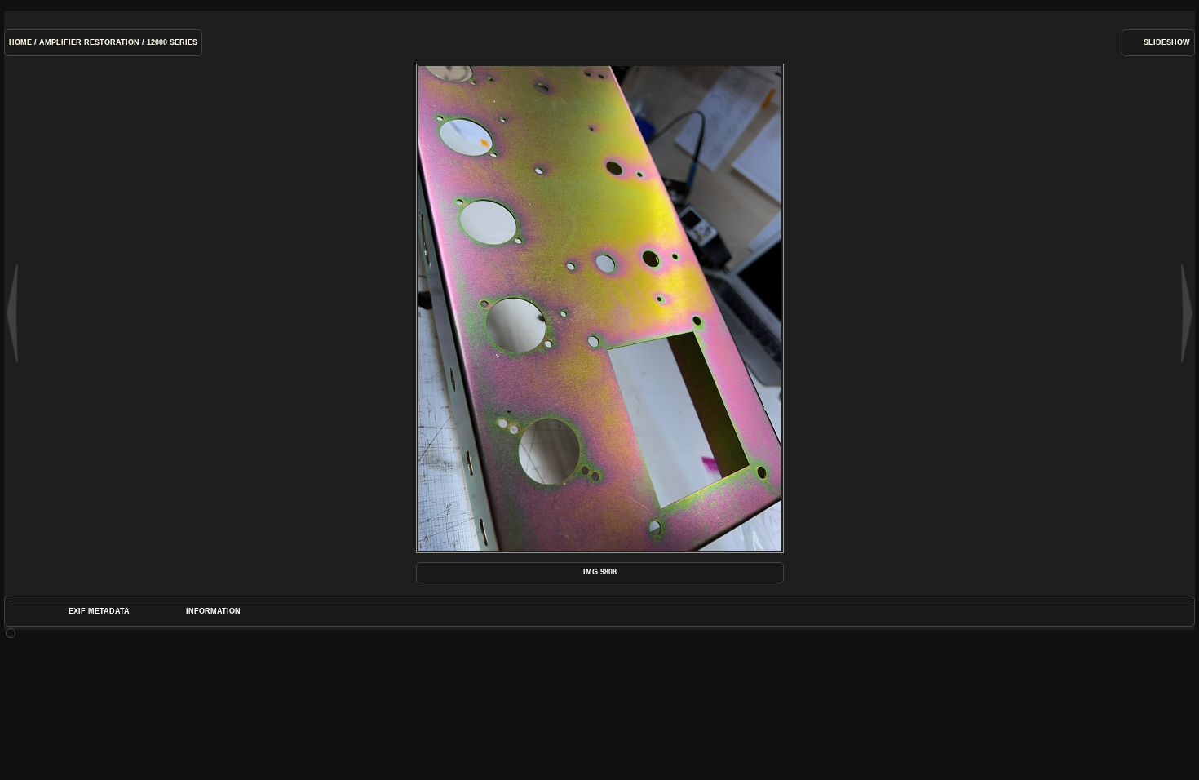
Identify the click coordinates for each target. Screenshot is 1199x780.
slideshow (1167, 42)
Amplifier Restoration (89, 42)
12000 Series (172, 42)
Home (20, 42)
